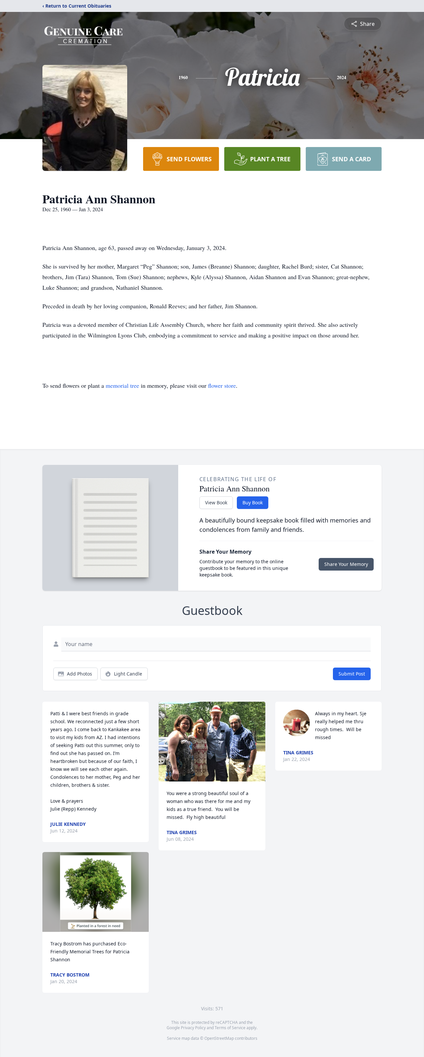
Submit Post (352, 674)
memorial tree (122, 385)
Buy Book (252, 502)
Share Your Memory (346, 564)
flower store (222, 385)
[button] (95, 892)
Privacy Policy (193, 1028)
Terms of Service (230, 1028)
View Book (216, 502)
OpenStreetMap (219, 1038)
